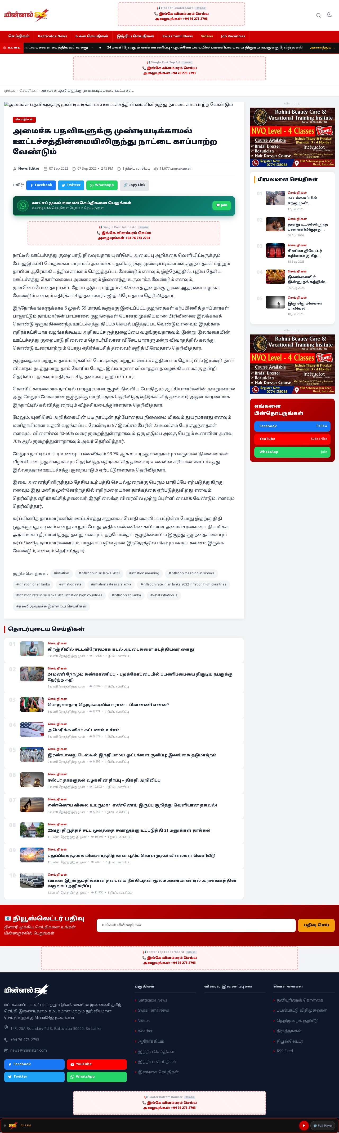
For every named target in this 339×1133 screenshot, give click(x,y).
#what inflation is (163, 595)
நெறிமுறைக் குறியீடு (297, 1021)
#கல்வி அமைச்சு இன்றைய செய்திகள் (51, 607)
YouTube (84, 1064)
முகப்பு (10, 91)
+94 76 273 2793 (24, 1040)
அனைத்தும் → (322, 48)
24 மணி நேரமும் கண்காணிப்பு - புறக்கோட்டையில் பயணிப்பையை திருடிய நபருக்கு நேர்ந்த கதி (189, 48)
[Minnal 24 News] (26, 15)
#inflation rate (70, 585)
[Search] (319, 15)
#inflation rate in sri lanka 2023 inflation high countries (59, 595)
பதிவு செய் (316, 925)
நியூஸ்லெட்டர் (290, 1041)
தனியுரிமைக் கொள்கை (300, 1000)
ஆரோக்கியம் (151, 1041)
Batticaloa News (52, 36)
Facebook (43, 185)
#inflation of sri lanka (33, 585)
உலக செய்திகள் (91, 36)
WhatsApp (104, 185)
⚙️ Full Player (322, 1125)
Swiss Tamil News (177, 36)
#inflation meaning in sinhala (192, 573)
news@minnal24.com (28, 1050)
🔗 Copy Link (134, 185)
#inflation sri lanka (126, 595)
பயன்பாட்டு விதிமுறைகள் (302, 1011)
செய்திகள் (19, 36)
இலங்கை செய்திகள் (158, 1072)
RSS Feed (285, 1051)
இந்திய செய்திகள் (135, 36)
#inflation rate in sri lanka (111, 585)
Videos (207, 36)
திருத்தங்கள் (289, 1031)
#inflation (61, 573)
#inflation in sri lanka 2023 (99, 573)
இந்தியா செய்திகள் (157, 1062)
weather (145, 1031)
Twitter (74, 185)
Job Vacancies (233, 36)
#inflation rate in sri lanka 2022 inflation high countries (183, 585)
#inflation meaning (144, 573)
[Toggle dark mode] (330, 15)
